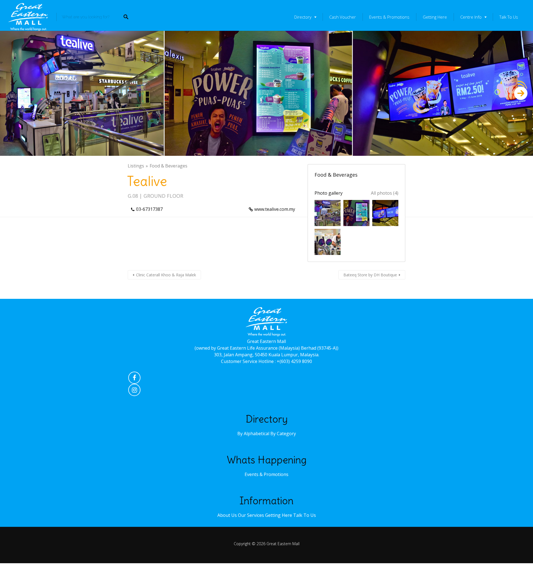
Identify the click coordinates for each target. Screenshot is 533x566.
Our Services (251, 515)
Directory (302, 17)
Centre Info (471, 17)
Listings (136, 166)
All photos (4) (384, 193)
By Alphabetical (253, 433)
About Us (227, 515)
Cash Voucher (342, 17)
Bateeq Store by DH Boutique (370, 274)
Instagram (134, 391)
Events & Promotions (389, 17)
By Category (283, 433)
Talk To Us (508, 17)
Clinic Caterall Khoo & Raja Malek (166, 274)
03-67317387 (149, 209)
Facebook (134, 379)
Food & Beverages (168, 166)
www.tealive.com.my (274, 209)
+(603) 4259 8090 (294, 361)
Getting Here (435, 17)
